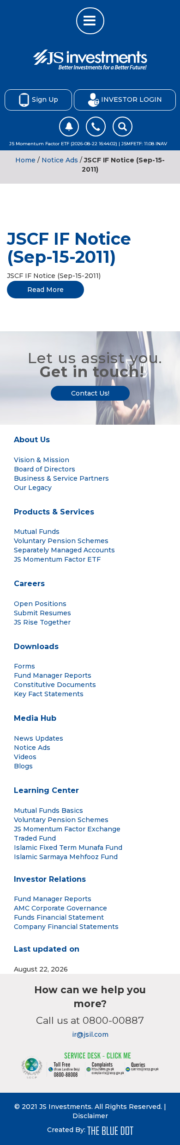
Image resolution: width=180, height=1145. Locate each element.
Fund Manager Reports (52, 675)
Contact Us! (90, 393)
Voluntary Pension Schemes (61, 541)
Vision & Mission (41, 460)
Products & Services (54, 512)
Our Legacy (33, 487)
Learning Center (46, 790)
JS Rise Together (42, 622)
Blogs (23, 766)
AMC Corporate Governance (60, 908)
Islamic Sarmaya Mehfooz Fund (66, 857)
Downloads (36, 646)
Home (25, 160)
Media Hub (35, 718)
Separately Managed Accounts (64, 550)
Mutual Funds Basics (48, 810)
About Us (32, 439)
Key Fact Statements (49, 694)
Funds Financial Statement (59, 917)
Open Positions (40, 604)
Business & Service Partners (61, 478)
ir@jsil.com (90, 1034)
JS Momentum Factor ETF (57, 559)
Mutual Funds (37, 531)
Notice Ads (60, 160)
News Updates (38, 738)
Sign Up (45, 99)
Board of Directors (44, 469)
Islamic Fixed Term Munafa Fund (68, 847)
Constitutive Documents (55, 685)
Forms (24, 666)
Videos (25, 757)
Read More (45, 289)
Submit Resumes (42, 613)
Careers (29, 583)
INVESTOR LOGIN (131, 99)
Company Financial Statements (66, 926)
